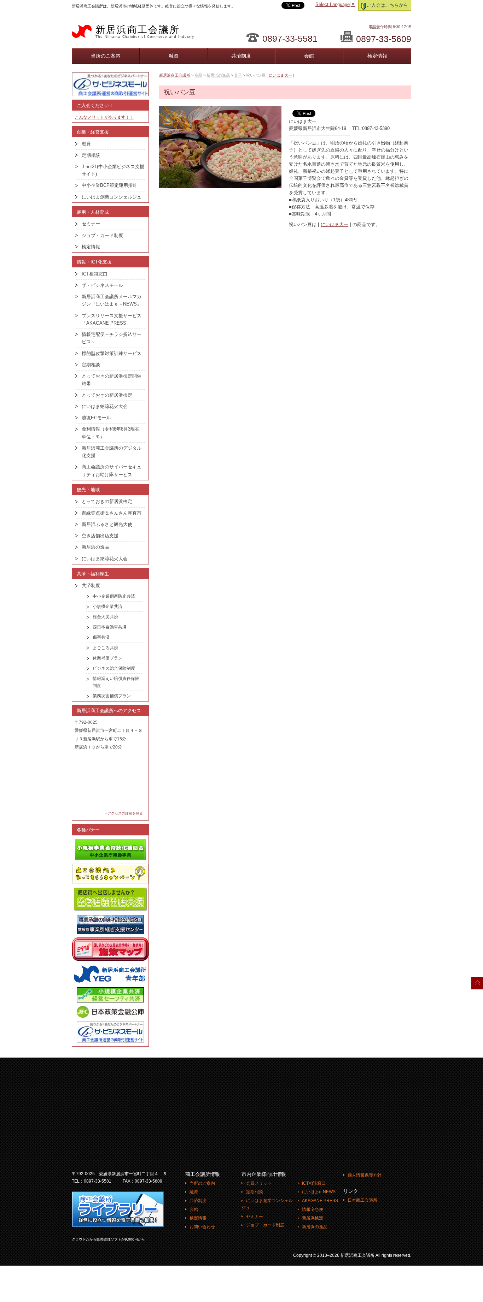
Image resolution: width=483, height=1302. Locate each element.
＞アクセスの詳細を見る (123, 813)
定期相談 (91, 155)
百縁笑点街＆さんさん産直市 (111, 513)
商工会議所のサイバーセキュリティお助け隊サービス (111, 470)
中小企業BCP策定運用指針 (109, 185)
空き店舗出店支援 (100, 535)
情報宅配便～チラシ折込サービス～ (111, 338)
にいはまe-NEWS (319, 1191)
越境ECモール (96, 417)
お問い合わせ (202, 1226)
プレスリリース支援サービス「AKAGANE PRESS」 (111, 319)
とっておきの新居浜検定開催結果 (111, 379)
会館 (309, 56)
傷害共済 (101, 637)
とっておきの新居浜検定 (107, 395)
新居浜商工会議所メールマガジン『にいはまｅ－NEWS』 (111, 300)
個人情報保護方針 (365, 1175)
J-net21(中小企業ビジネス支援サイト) (113, 170)
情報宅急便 (312, 1209)
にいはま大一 (280, 75)
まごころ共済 (105, 647)
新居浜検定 (312, 1217)
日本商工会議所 (362, 1200)
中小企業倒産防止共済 (114, 596)
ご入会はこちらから (387, 5)
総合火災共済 (105, 616)
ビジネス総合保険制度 (114, 668)
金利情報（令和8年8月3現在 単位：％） (113, 432)
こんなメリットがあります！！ (104, 117)
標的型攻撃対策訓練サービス (111, 353)
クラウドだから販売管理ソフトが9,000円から (108, 1239)
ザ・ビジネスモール (102, 285)
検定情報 (377, 56)
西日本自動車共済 (110, 627)
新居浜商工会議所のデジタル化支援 (111, 451)
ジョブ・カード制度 (102, 235)
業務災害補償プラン (112, 695)
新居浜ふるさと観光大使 (107, 524)
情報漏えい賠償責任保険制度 (116, 682)
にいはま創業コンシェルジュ (111, 197)
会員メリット (258, 1183)
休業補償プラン (107, 658)
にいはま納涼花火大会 (105, 406)
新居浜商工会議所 (144, 31)
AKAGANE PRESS (320, 1200)
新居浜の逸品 (95, 547)
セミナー (91, 223)
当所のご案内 (106, 56)
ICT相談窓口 (94, 274)
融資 (174, 56)
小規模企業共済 (107, 606)
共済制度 (241, 56)
